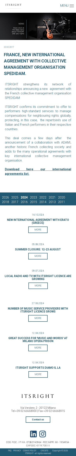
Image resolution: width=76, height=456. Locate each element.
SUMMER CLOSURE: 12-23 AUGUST (38, 249)
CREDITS (44, 451)
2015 (33, 202)
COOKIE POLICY (29, 451)
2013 (52, 202)
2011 (61, 202)
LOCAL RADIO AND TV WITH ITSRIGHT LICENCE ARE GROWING (38, 278)
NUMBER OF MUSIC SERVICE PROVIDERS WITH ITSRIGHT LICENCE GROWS (38, 310)
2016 (24, 202)
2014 (42, 202)
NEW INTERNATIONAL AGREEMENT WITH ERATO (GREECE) (38, 221)
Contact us (38, 419)
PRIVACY (17, 451)
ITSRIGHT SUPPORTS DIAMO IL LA (38, 367)
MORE (37, 229)
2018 (5, 202)
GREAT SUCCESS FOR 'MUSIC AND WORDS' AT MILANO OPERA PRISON (38, 340)
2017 (14, 202)
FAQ (9, 451)
